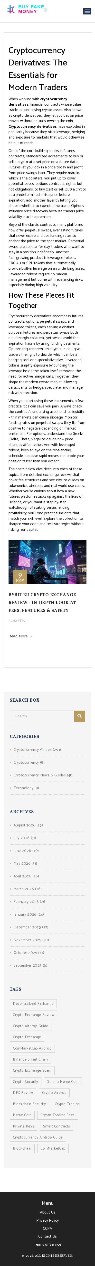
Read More (18, 636)
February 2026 (30, 902)
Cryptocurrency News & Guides (44, 775)
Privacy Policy (47, 1220)
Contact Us (47, 1236)
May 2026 (25, 864)
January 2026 (29, 915)
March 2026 (28, 889)
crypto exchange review (33, 1015)
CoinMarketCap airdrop (32, 1048)
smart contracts (56, 1126)
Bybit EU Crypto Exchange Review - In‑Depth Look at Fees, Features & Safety (42, 603)
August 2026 (28, 825)
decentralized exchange (33, 1004)
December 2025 (31, 927)
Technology (26, 788)
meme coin (22, 1115)
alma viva (17, 621)
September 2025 (30, 965)
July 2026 (25, 838)
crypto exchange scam (32, 1070)
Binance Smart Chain (30, 1059)
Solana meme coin (63, 1082)
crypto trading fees (57, 1115)
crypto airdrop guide (30, 1026)
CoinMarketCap (53, 1148)
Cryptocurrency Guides (37, 750)
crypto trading (67, 1104)
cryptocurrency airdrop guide (38, 1137)
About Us (47, 1212)
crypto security (25, 1082)
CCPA (47, 1228)
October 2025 (29, 953)
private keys (23, 1126)
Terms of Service (47, 1244)
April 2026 (26, 876)
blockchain (22, 1148)
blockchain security (29, 1104)
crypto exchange (27, 1037)
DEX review (23, 1093)
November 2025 (31, 940)
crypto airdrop (54, 1093)
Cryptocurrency (30, 763)
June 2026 (26, 851)
